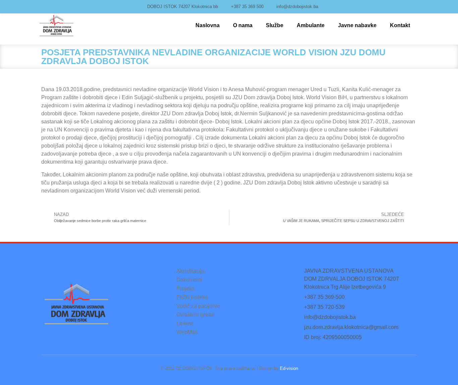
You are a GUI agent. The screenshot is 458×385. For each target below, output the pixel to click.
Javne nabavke (357, 25)
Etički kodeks (192, 297)
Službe (274, 25)
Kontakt (400, 25)
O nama (242, 25)
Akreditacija (190, 271)
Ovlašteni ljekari (195, 315)
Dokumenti (189, 280)
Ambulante (311, 25)
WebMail (186, 332)
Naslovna (207, 25)
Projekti (185, 288)
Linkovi (184, 323)
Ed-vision (289, 368)
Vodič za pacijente (198, 306)
